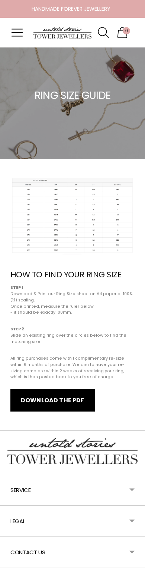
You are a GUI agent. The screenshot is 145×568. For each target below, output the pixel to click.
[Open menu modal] (17, 32)
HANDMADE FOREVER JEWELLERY (71, 9)
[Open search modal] (103, 32)
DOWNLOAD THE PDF (52, 400)
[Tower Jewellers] (62, 33)
